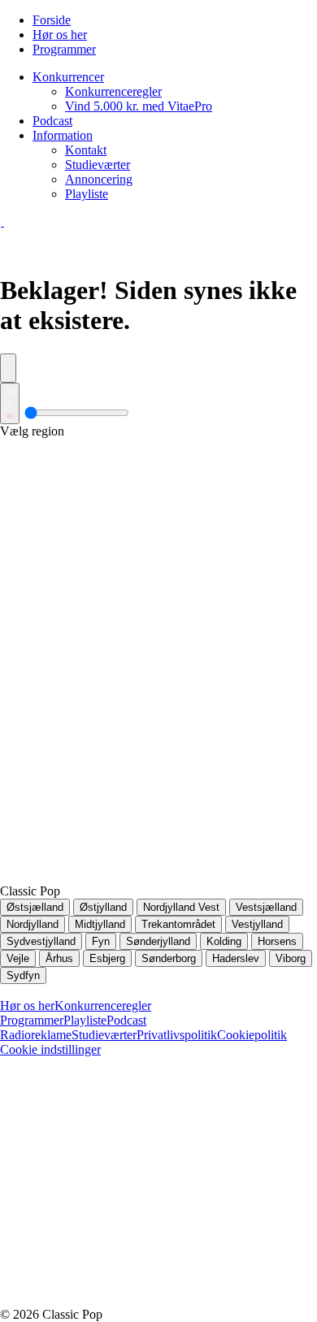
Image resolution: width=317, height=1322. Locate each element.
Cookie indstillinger (50, 1049)
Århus (59, 958)
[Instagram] (122, 1300)
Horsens (277, 941)
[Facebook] (122, 1174)
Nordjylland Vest (181, 907)
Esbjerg (107, 958)
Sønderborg (168, 958)
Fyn (101, 941)
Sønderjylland (158, 941)
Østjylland (103, 907)
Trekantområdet (178, 924)
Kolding (223, 941)
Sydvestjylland (41, 941)
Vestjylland (257, 924)
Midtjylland (100, 924)
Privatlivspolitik (177, 1035)
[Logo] (2, 221)
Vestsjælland (266, 907)
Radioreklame (36, 1035)
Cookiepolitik (252, 1035)
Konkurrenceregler (102, 1005)
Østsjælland (35, 907)
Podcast (126, 1020)
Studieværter (104, 1035)
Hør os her (27, 1005)
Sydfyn (23, 975)
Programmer (31, 1020)
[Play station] (8, 368)
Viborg (291, 958)
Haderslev (235, 958)
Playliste (84, 1020)
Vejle (18, 958)
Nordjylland (33, 924)
